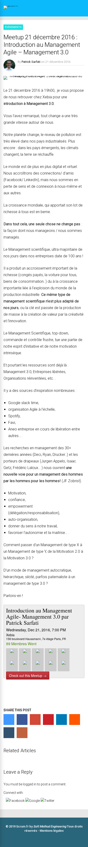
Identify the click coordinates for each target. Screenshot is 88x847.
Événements (13, 27)
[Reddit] (74, 719)
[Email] (22, 732)
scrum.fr (56, 697)
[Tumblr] (9, 732)
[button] (15, 801)
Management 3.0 (37, 697)
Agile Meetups (14, 697)
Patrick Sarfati (31, 62)
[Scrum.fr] (19, 5)
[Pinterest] (48, 719)
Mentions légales (52, 830)
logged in (29, 784)
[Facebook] (22, 719)
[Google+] (35, 719)
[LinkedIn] (61, 719)
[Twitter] (9, 719)
